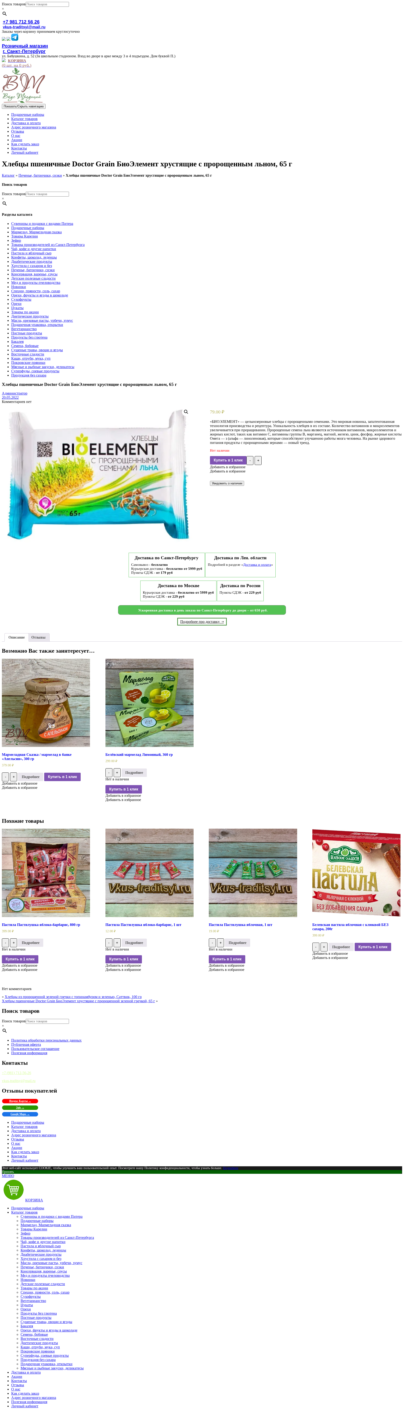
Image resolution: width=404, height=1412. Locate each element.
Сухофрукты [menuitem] (31, 1297)
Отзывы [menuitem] (17, 1385)
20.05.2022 (10, 397)
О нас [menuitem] (15, 1389)
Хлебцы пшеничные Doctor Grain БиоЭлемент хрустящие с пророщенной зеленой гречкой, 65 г (78, 1001)
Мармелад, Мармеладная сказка (36, 232)
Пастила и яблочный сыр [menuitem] (41, 1246)
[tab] (16, 637)
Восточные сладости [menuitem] (37, 1339)
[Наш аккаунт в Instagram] (8, 39)
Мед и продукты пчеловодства (35, 283)
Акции (16, 140)
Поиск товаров (14, 4)
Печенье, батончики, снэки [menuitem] (42, 1267)
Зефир (16, 240)
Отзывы (17, 131)
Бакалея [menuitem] (27, 1326)
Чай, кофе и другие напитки (33, 249)
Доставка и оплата (26, 123)
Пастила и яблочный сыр (31, 253)
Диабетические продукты (31, 261)
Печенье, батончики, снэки (40, 175)
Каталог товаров (24, 119)
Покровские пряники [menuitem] (38, 1351)
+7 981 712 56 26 (21, 21)
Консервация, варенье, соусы (34, 274)
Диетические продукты (30, 316)
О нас (15, 136)
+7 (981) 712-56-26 (16, 1073)
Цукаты (17, 308)
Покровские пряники (28, 363)
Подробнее (31, 777)
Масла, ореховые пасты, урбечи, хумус (42, 320)
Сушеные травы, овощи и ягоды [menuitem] (46, 1322)
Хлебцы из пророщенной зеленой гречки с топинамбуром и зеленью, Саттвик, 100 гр (73, 997)
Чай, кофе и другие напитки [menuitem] (43, 1242)
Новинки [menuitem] (28, 1280)
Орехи (16, 304)
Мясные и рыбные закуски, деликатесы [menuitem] (52, 1368)
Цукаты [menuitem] (27, 1305)
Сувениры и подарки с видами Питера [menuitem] (52, 1216)
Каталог (8, 175)
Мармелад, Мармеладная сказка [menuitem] (46, 1225)
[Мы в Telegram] (14, 39)
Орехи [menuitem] (26, 1309)
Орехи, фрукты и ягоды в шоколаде (39, 295)
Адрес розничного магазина (33, 127)
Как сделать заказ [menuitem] (25, 1393)
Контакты (19, 148)
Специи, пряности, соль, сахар (35, 291)
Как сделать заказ (25, 144)
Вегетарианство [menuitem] (33, 1301)
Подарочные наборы (27, 115)
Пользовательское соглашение (35, 1049)
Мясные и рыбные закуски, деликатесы (42, 367)
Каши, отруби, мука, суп (30, 358)
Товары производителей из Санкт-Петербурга (48, 245)
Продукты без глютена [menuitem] (39, 1313)
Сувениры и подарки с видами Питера (42, 224)
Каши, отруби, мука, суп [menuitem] (40, 1347)
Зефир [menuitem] (25, 1233)
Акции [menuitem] (16, 1377)
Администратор (14, 393)
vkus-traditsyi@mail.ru (24, 27)
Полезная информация (29, 1053)
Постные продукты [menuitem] (36, 1318)
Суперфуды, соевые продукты (35, 371)
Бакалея (17, 342)
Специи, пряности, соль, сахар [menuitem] (45, 1292)
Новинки (18, 287)
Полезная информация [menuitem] (29, 1402)
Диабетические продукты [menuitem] (41, 1254)
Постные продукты (26, 333)
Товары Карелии (24, 236)
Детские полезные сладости (33, 278)
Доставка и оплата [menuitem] (26, 1372)
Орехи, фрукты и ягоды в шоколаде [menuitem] (49, 1330)
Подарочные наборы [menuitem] (27, 1208)
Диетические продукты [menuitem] (39, 1343)
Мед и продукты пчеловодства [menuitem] (45, 1275)
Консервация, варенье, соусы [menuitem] (44, 1271)
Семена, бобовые (25, 346)
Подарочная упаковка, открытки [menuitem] (46, 1364)
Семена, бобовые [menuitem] (34, 1334)
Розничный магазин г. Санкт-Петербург (25, 48)
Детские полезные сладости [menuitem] (43, 1284)
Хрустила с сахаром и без (31, 266)
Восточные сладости (27, 354)
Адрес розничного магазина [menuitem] (33, 1398)
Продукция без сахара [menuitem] (38, 1360)
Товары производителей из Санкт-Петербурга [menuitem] (57, 1238)
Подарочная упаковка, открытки (37, 325)
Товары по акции (25, 312)
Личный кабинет (24, 152)
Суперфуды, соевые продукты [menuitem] (45, 1355)
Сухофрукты (21, 299)
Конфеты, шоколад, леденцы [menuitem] (43, 1250)
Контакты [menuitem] (19, 1381)
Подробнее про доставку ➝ (202, 622)
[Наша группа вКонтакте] (4, 39)
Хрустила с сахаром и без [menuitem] (41, 1259)
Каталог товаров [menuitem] (24, 1212)
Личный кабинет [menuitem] (24, 1406)
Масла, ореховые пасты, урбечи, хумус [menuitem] (51, 1263)
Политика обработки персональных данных (46, 1040)
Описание (16, 637)
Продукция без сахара (28, 375)
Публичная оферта (26, 1044)
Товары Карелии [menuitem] (34, 1229)
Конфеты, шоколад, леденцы (34, 257)
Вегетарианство (24, 329)
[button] (227, 467)
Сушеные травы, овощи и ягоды (37, 350)
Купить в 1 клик (228, 460)
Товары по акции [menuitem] (34, 1288)
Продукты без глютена (29, 337)
